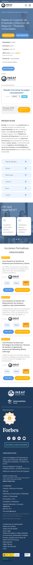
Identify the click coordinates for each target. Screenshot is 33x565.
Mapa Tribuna (7, 544)
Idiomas (5, 491)
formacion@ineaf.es (9, 511)
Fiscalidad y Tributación (11, 501)
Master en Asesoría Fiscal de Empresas (16, 471)
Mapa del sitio (7, 542)
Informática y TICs (9, 499)
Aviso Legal (7, 531)
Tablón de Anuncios (9, 546)
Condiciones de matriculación (13, 524)
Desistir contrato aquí (10, 476)
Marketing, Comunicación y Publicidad (15, 494)
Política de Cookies (9, 526)
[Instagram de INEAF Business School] (14, 438)
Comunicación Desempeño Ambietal (15, 535)
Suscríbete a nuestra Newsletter (16, 445)
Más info (8, 290)
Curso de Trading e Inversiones (17, 1)
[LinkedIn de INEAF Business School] (19, 438)
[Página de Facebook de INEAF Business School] (9, 438)
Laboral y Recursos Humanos (13, 488)
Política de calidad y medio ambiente (15, 533)
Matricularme (22, 290)
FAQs (5, 549)
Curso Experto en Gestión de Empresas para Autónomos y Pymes (16, 262)
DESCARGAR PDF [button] (22, 35)
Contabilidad (7, 486)
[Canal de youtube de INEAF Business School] (24, 438)
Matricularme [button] (8, 35)
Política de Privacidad (10, 529)
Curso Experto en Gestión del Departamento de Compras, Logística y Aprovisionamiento (13, 303)
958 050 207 (7, 508)
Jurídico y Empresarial (10, 496)
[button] (16, 162)
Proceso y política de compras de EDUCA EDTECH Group (14, 539)
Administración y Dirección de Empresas (16, 12)
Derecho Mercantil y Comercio (13, 504)
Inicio (2, 12)
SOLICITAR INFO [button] (8, 68)
